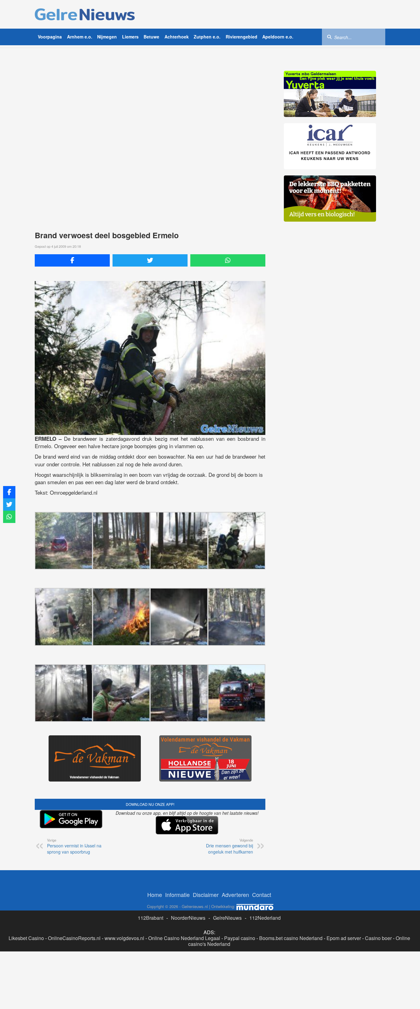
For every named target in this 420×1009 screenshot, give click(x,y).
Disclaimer (206, 894)
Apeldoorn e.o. (277, 37)
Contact (261, 894)
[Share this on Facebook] (72, 260)
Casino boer (378, 938)
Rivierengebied (241, 37)
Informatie (177, 894)
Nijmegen (107, 37)
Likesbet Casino (26, 938)
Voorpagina (50, 37)
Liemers (130, 37)
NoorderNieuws (188, 917)
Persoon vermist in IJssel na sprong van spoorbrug (74, 846)
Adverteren (235, 894)
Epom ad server (344, 938)
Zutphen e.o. (207, 37)
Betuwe (151, 37)
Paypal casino (239, 938)
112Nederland (265, 917)
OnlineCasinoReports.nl (74, 938)
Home (154, 894)
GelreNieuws (227, 917)
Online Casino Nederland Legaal (184, 938)
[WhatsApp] (227, 260)
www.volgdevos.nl (124, 938)
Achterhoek (176, 37)
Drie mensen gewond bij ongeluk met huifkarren (229, 846)
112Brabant (150, 917)
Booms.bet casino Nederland (291, 938)
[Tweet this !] (150, 260)
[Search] (329, 36)
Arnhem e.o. (79, 37)
